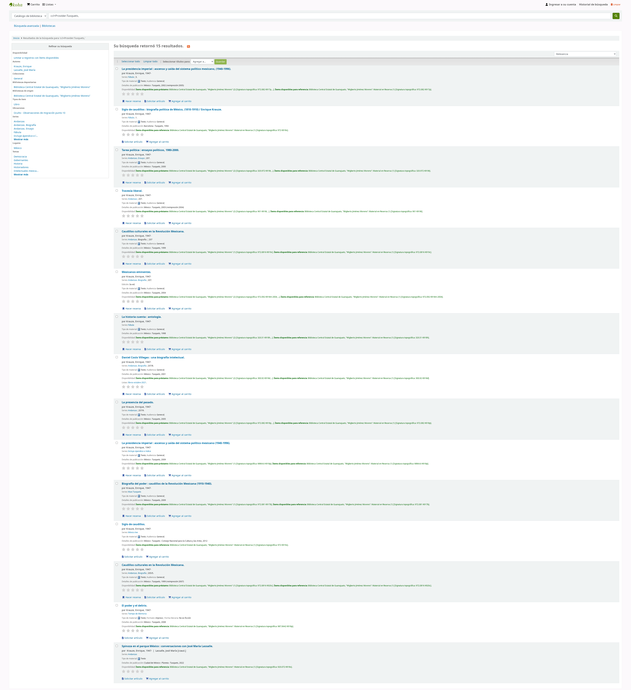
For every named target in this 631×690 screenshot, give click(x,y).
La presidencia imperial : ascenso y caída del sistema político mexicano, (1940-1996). (176, 68)
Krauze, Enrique (23, 66)
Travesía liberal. (132, 190)
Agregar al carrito (181, 101)
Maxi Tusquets (134, 491)
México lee (133, 532)
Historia (18, 163)
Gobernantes (21, 160)
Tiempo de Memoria (137, 613)
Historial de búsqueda (593, 5)
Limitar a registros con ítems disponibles (36, 58)
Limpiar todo (150, 61)
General (18, 78)
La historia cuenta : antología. (142, 316)
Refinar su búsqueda (60, 46)
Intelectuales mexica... (26, 171)
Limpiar (616, 4)
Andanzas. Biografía (25, 125)
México (18, 148)
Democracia (20, 156)
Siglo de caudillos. (133, 524)
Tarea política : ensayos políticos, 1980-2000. (150, 150)
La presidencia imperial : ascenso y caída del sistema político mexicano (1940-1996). (176, 443)
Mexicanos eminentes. (136, 272)
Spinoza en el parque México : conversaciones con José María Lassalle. (167, 646)
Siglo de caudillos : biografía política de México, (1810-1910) (172, 109)
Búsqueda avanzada (26, 26)
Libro (16, 104)
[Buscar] (616, 16)
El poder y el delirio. (134, 605)
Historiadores (21, 167)
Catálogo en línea (17, 4)
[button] (33, 4)
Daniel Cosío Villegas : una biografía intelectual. (153, 357)
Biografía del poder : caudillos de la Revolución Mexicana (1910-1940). (167, 483)
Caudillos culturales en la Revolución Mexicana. (153, 231)
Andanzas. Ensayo (24, 128)
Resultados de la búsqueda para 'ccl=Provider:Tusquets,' (54, 38)
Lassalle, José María (24, 70)
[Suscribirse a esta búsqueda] (188, 46)
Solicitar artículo (155, 101)
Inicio (16, 38)
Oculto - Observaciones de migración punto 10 (39, 113)
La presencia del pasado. (138, 402)
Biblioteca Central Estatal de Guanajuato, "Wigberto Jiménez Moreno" (52, 87)
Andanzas (19, 121)
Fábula (17, 132)
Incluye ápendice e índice (139, 451)
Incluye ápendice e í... (26, 136)
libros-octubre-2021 (137, 382)
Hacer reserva (133, 101)
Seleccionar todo (131, 61)
